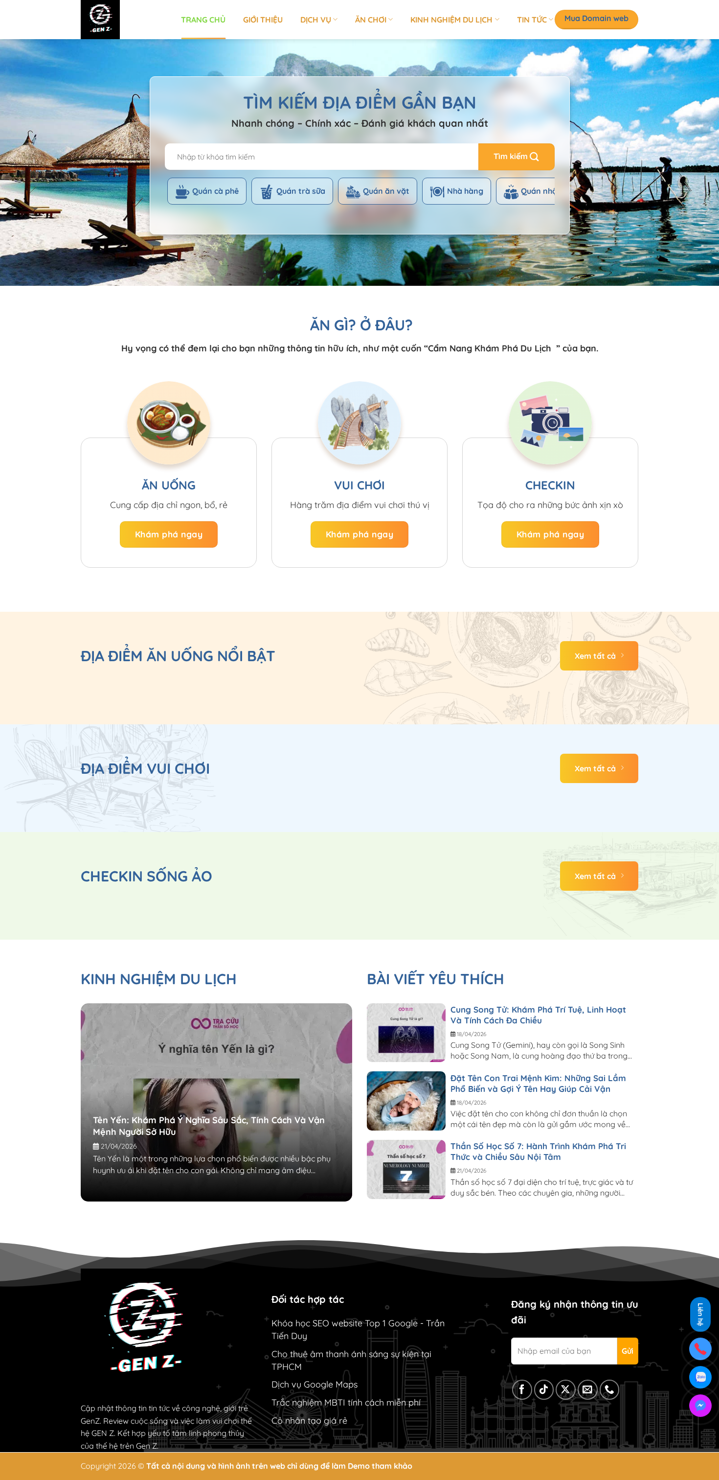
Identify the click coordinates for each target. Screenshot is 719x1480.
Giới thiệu (263, 19)
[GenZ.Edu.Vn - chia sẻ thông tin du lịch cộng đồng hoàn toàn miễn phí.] (123, 19)
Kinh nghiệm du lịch (451, 19)
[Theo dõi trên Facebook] (522, 1390)
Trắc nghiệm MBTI (308, 1402)
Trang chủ (203, 19)
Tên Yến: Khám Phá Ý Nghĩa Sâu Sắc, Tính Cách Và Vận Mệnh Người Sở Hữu (209, 1125)
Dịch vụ (315, 19)
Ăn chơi (370, 19)
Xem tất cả (595, 656)
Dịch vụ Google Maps (314, 1384)
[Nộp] (516, 156)
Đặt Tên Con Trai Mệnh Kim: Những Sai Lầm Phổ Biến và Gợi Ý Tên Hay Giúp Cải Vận (538, 1083)
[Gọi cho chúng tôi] (610, 1390)
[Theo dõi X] (566, 1390)
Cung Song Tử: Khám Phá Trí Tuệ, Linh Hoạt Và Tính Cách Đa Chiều (538, 1014)
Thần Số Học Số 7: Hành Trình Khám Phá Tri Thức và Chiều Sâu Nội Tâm (538, 1151)
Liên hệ (700, 1314)
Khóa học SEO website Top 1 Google (344, 1323)
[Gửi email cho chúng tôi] (588, 1390)
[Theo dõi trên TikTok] (544, 1390)
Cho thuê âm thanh (310, 1354)
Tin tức (532, 19)
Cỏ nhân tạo (296, 1420)
